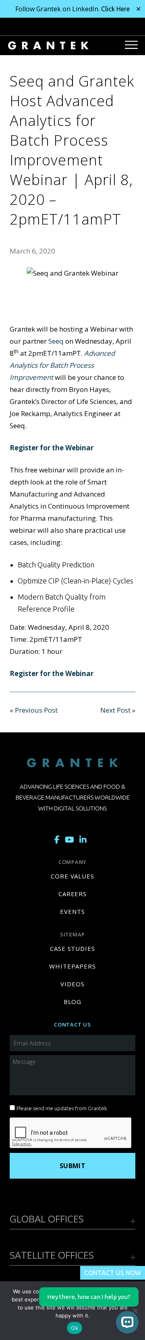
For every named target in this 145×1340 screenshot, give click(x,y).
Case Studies (72, 948)
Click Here (115, 8)
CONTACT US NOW (112, 1272)
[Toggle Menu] (131, 44)
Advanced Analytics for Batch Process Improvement (62, 365)
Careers (72, 894)
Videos (72, 984)
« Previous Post (34, 710)
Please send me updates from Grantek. (62, 1108)
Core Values (72, 876)
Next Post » (117, 710)
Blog (73, 1002)
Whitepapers (72, 966)
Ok (74, 1328)
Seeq (56, 341)
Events (72, 911)
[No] (135, 1311)
